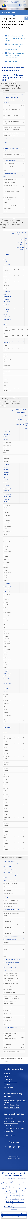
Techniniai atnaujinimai (11, 1105)
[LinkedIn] (10, 1147)
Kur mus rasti (8, 1087)
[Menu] (25, 5)
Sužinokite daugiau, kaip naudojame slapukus (15, 1208)
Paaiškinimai (8, 1079)
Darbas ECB (8, 1076)
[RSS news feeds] (14, 1151)
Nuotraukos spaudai (10, 1082)
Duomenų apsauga (10, 1118)
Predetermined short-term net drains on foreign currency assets (14, 47)
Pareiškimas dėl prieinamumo (14, 1128)
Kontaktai (7, 1084)
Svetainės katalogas (10, 1135)
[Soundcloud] (23, 1147)
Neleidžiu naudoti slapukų (15, 1216)
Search (19, 5)
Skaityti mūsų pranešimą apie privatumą (15, 1203)
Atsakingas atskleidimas (12, 1108)
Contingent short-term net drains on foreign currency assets (14, 56)
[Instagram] (14, 1147)
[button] (25, 2)
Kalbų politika (8, 1131)
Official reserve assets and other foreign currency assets (15, 38)
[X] (5, 1147)
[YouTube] (18, 1147)
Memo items (12, 62)
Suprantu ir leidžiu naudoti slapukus (15, 1213)
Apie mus (7, 1074)
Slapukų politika (9, 1125)
